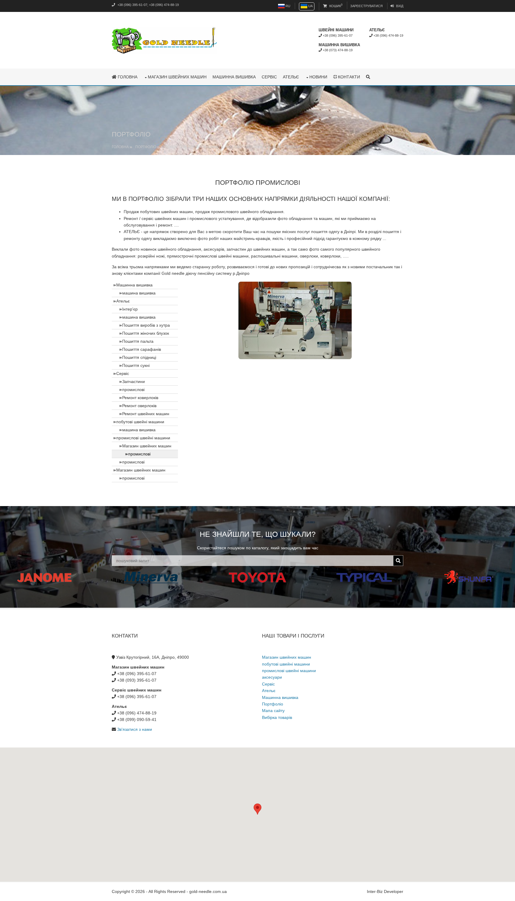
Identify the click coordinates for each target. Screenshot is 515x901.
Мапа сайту (273, 710)
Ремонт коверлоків (140, 397)
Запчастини (133, 381)
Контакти (348, 77)
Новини (318, 77)
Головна (127, 77)
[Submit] (398, 561)
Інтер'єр (130, 309)
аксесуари (272, 677)
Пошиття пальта (137, 341)
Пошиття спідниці (139, 357)
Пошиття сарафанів (141, 349)
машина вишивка (139, 293)
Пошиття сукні (136, 365)
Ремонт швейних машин (145, 413)
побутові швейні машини (140, 421)
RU (287, 6)
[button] (257, 809)
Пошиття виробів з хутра (146, 325)
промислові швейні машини (191, 147)
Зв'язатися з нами (134, 729)
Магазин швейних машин (177, 77)
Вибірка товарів (277, 717)
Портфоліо (145, 147)
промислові (133, 389)
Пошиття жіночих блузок (145, 333)
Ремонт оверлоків (139, 405)
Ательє (291, 77)
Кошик (335, 6)
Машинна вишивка (234, 77)
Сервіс (269, 77)
